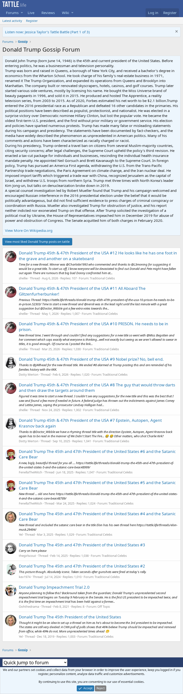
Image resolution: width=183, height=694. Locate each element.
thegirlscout (27, 555)
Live (31, 12)
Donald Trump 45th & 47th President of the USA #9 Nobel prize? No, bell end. (91, 359)
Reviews (48, 12)
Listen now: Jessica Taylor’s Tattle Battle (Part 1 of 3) (47, 31)
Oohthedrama (29, 606)
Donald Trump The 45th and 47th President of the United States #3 (82, 545)
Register (32, 21)
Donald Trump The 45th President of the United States (70, 617)
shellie (23, 278)
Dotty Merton (28, 374)
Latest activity (12, 21)
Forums (12, 12)
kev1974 (24, 577)
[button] (22, 12)
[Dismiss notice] (176, 31)
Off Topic (103, 606)
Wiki (65, 12)
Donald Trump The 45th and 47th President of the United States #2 (82, 566)
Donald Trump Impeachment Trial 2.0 (54, 587)
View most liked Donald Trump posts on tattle (37, 241)
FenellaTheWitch (30, 472)
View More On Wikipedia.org (28, 230)
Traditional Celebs (102, 278)
